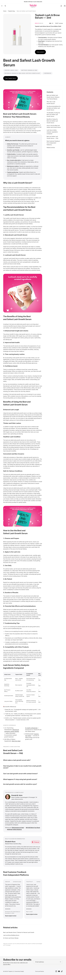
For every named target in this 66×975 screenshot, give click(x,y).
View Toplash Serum (10, 78)
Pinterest (36, 842)
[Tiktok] (62, 971)
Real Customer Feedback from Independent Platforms (53, 142)
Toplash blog (11, 11)
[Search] (5, 6)
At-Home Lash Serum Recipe (10, 938)
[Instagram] (56, 971)
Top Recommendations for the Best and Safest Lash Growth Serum (54, 108)
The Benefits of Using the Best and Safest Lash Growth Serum (53, 114)
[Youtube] (59, 971)
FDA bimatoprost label (18, 827)
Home (4, 11)
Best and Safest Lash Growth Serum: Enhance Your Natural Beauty (53, 97)
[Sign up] (60, 962)
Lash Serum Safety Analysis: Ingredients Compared (52, 131)
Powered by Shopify (19, 971)
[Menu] (2, 6)
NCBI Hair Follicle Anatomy (14, 829)
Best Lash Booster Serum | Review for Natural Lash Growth (18, 932)
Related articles (51, 147)
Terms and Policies (39, 971)
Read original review (10, 915)
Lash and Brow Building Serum (11, 935)
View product (40, 52)
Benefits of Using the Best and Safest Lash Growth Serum (52, 120)
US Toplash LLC (10, 971)
